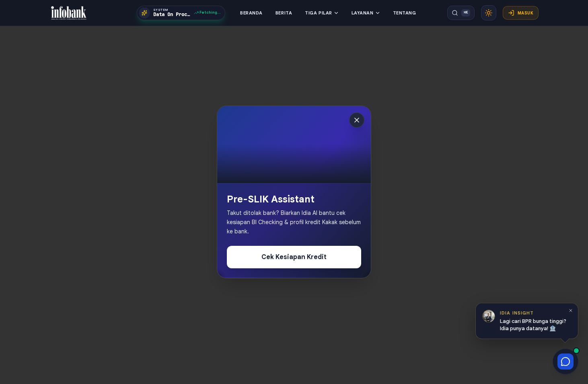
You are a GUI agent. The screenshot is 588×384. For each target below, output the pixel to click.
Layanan (363, 13)
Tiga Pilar (318, 13)
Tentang (404, 13)
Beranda (251, 13)
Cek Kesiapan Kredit (294, 257)
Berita (283, 13)
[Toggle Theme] (488, 12)
